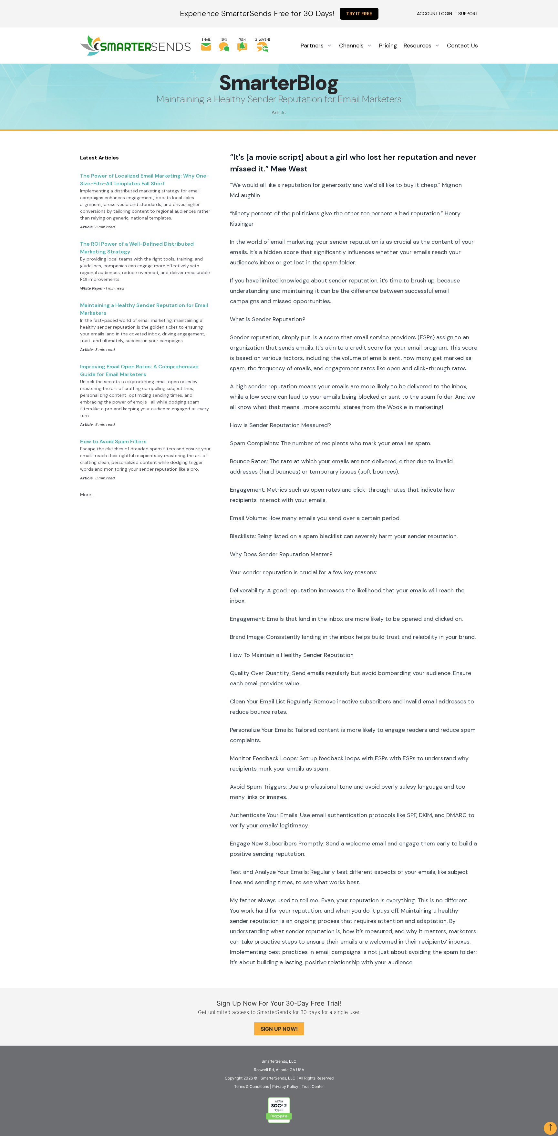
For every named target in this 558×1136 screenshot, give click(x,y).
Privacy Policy (285, 1086)
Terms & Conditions (251, 1086)
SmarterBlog (279, 82)
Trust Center (313, 1086)
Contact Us (462, 45)
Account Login (434, 13)
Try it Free (359, 13)
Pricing (388, 45)
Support (468, 13)
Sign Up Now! (279, 1029)
